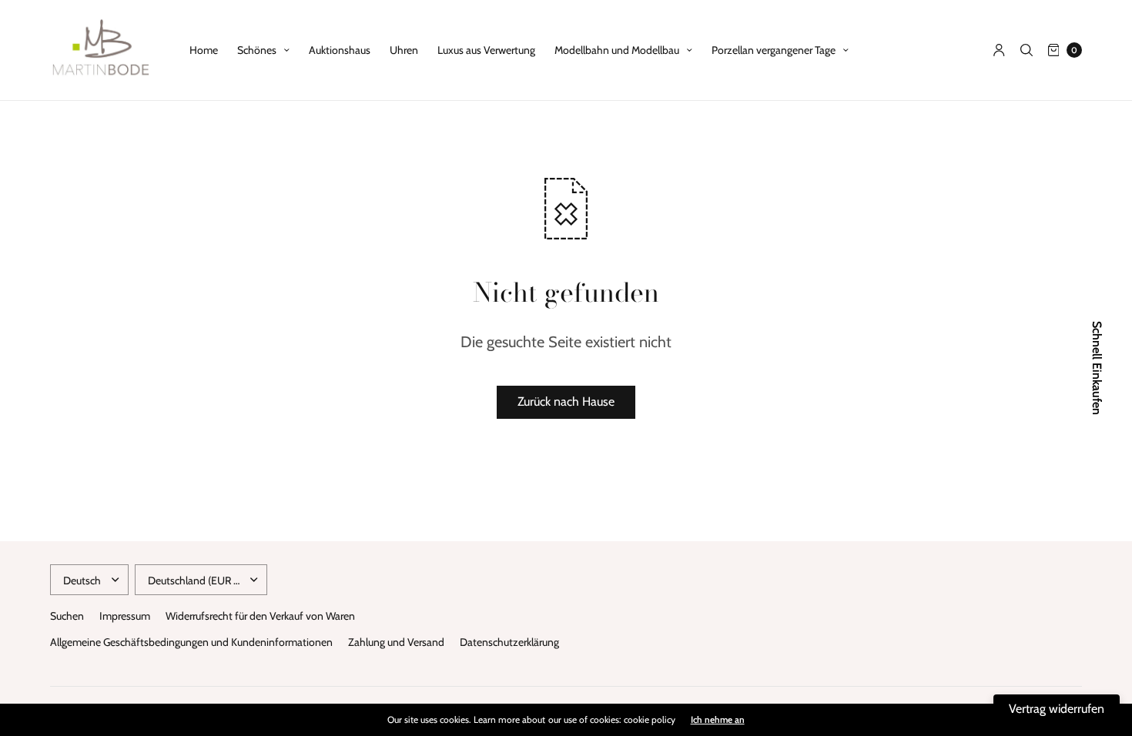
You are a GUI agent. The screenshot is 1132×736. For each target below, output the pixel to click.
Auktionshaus (339, 50)
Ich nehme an (718, 719)
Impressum (124, 616)
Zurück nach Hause (566, 401)
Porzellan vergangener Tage (774, 50)
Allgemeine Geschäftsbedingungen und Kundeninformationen (191, 642)
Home (203, 50)
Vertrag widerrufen (1056, 708)
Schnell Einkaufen (1096, 368)
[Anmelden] (999, 50)
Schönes (256, 50)
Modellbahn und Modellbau (616, 50)
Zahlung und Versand (396, 642)
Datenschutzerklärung (509, 642)
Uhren (404, 50)
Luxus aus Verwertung (486, 50)
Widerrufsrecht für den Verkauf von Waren (260, 616)
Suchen (67, 616)
